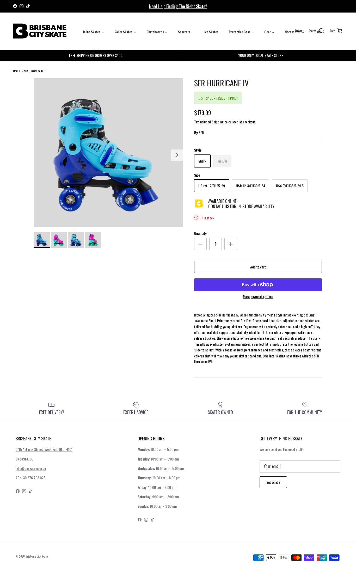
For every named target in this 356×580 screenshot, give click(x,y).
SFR (201, 132)
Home (16, 71)
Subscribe (273, 482)
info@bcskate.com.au (31, 468)
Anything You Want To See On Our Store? (178, 8)
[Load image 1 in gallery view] (108, 152)
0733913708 (24, 459)
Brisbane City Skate (37, 556)
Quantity (200, 233)
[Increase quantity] (230, 244)
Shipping (218, 121)
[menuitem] (93, 31)
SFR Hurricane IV (34, 71)
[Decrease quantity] (200, 244)
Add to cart (258, 267)
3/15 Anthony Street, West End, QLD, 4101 (44, 449)
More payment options (258, 297)
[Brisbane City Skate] (39, 31)
